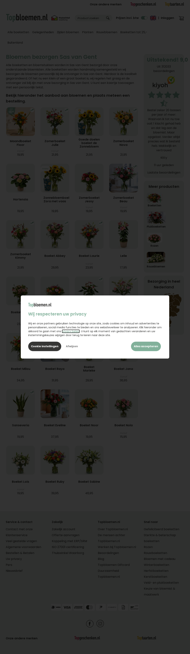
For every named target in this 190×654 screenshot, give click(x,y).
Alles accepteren (146, 346)
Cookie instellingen (44, 346)
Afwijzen (72, 346)
